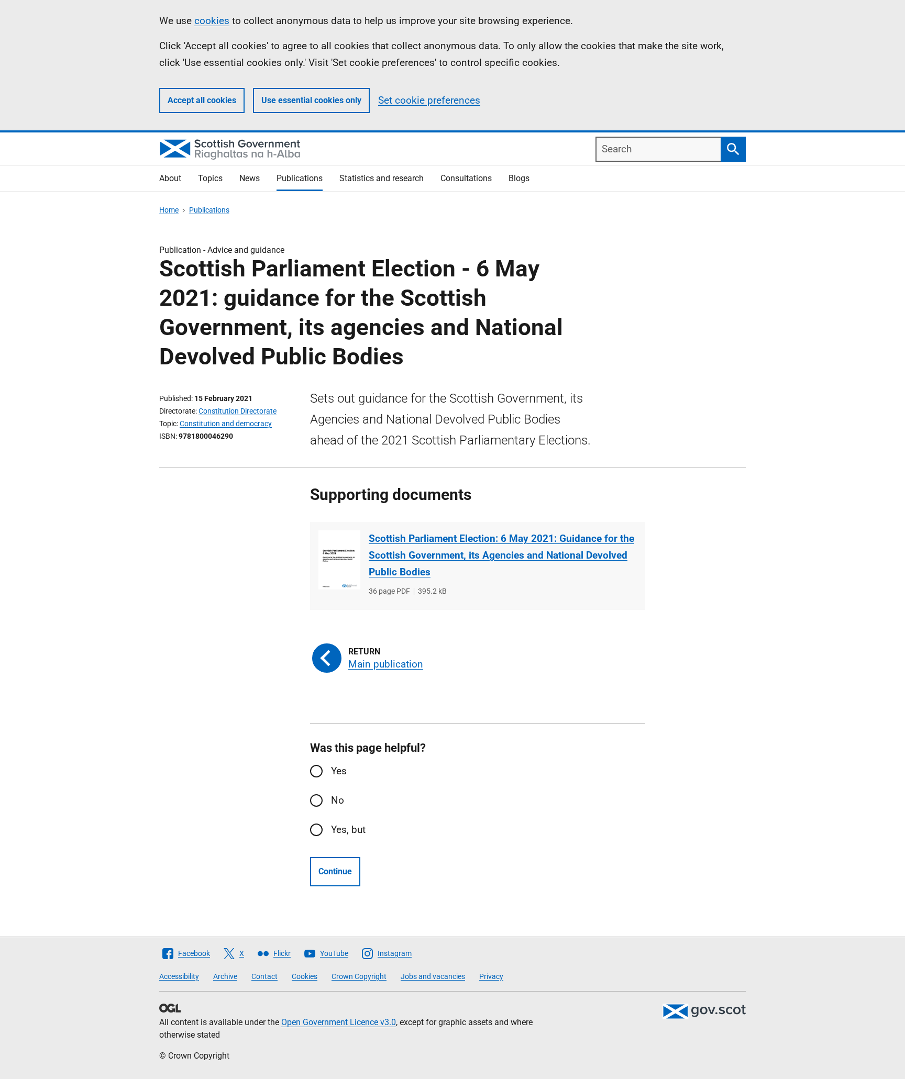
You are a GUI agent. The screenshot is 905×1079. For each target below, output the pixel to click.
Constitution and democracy (226, 423)
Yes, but (348, 830)
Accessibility (179, 976)
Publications (300, 178)
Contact (264, 976)
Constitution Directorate (237, 411)
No (337, 800)
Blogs (519, 178)
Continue (335, 871)
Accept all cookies (202, 100)
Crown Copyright (359, 976)
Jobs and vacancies (433, 976)
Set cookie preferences (429, 100)
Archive (225, 976)
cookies (211, 21)
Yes (339, 771)
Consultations (466, 178)
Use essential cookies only (311, 100)
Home (169, 210)
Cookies (304, 976)
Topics (210, 178)
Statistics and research (381, 178)
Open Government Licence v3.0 (338, 1022)
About (170, 178)
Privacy (491, 976)
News (249, 178)
